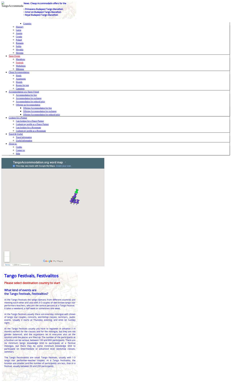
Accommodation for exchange (29, 98)
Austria (19, 33)
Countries (27, 23)
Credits (19, 147)
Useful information (24, 140)
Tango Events (14, 56)
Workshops (21, 66)
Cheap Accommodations (19, 72)
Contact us (20, 150)
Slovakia (19, 49)
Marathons (20, 59)
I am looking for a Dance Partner (30, 121)
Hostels (19, 82)
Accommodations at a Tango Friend (24, 92)
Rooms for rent (22, 85)
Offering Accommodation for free (37, 108)
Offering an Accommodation (28, 105)
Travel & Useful (16, 134)
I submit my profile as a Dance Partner (32, 124)
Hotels (18, 75)
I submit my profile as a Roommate (31, 131)
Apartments (21, 79)
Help (18, 153)
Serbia (18, 46)
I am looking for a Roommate (28, 127)
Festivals (19, 62)
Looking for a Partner (18, 118)
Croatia (19, 36)
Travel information (24, 137)
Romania (19, 43)
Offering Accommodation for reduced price (41, 114)
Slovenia (19, 53)
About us (13, 144)
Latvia (18, 30)
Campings (20, 88)
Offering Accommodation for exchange (39, 111)
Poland (19, 40)
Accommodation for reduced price (30, 101)
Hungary (19, 27)
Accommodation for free (26, 95)
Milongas (20, 69)
